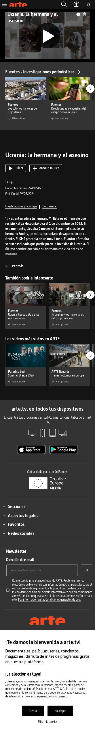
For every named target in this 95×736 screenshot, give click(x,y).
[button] (64, 4)
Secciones (16, 506)
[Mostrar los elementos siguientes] (90, 88)
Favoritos (16, 524)
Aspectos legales (23, 515)
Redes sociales (21, 533)
